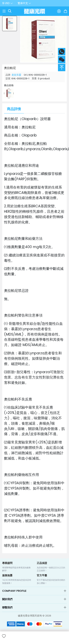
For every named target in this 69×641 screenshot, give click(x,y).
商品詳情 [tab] (14, 109)
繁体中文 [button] (23, 3)
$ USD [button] (6, 3)
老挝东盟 (16, 74)
